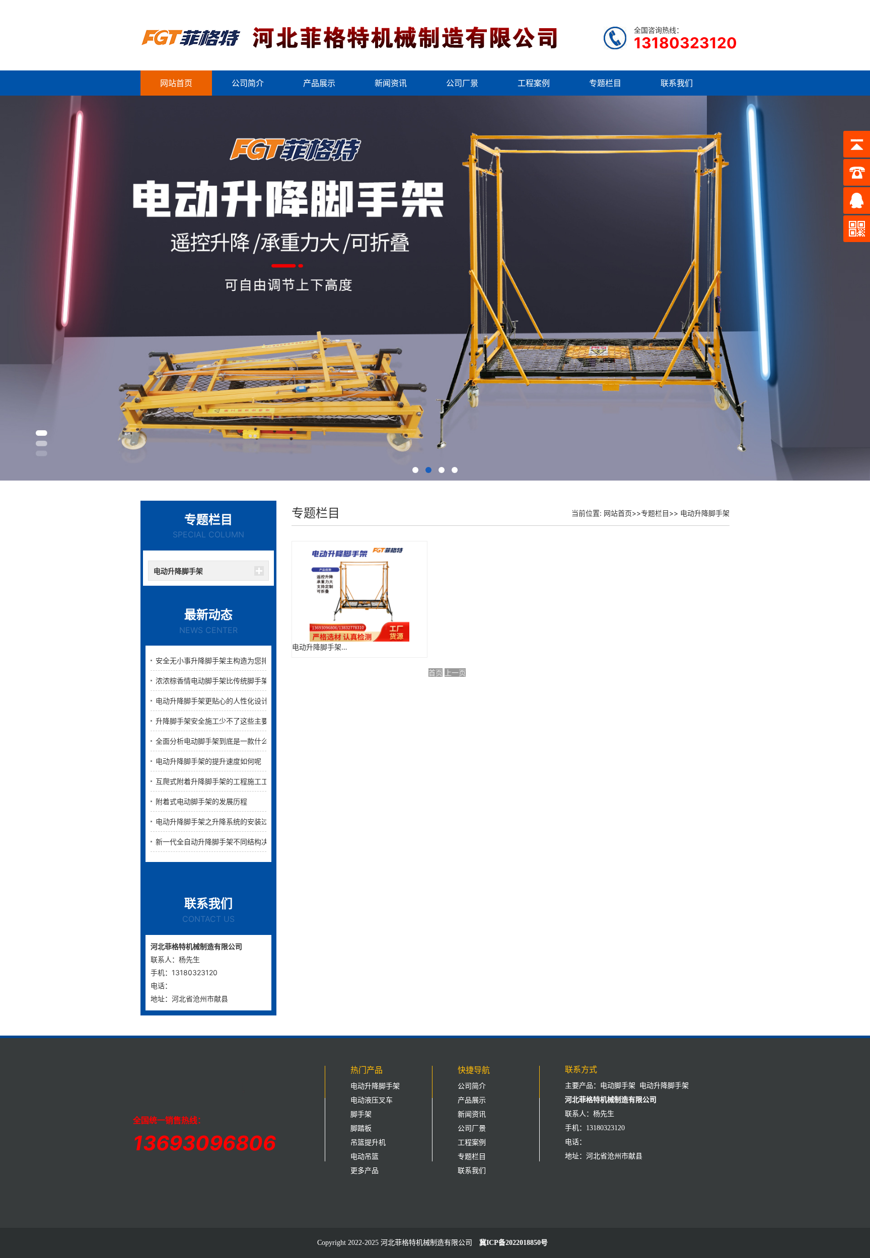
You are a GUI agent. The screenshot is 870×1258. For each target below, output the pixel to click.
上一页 (455, 672)
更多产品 (364, 1170)
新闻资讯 (391, 83)
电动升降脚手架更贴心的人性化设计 (212, 700)
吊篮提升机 (368, 1142)
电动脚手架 (617, 1085)
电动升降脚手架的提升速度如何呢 (208, 761)
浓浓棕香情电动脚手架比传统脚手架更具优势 (226, 680)
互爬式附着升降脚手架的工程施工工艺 (215, 781)
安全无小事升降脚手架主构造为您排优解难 (222, 660)
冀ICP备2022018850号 (513, 1242)
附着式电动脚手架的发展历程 (201, 801)
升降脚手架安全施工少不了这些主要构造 (219, 721)
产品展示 (319, 83)
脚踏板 (361, 1128)
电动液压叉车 (371, 1100)
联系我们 (677, 83)
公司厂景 (462, 83)
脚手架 (361, 1114)
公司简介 (248, 83)
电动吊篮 (364, 1156)
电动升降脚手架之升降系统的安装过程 (215, 821)
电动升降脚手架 (178, 571)
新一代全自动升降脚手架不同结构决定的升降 (226, 841)
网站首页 (176, 83)
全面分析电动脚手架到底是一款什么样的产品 (226, 741)
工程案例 (534, 83)
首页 (435, 672)
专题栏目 (605, 83)
